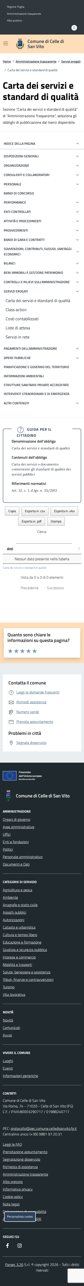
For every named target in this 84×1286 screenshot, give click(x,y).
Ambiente (10, 897)
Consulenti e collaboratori (26, 174)
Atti (10, 549)
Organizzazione (16, 165)
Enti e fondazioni (16, 842)
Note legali (11, 1204)
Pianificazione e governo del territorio (36, 366)
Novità (8, 1020)
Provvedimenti (16, 230)
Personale (12, 184)
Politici (8, 849)
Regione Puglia (15, 7)
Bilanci (9, 263)
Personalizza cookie (20, 1216)
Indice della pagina (19, 143)
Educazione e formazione (22, 942)
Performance (15, 202)
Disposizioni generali (21, 156)
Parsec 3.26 (14, 1264)
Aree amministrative (18, 827)
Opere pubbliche (17, 357)
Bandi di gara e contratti (24, 239)
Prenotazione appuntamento (25, 1152)
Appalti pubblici (14, 912)
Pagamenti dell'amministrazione (30, 348)
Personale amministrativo (22, 857)
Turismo (8, 987)
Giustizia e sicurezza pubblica (25, 949)
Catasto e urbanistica (19, 927)
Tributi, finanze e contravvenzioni (28, 979)
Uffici (6, 834)
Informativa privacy (18, 1189)
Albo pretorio (14, 20)
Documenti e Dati (16, 864)
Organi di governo (16, 819)
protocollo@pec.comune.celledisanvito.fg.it (44, 1128)
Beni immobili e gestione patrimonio (33, 272)
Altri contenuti (16, 403)
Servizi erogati (70, 61)
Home (7, 61)
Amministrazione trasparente (24, 14)
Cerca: (42, 531)
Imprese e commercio (19, 957)
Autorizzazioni (13, 920)
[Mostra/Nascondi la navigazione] (5, 43)
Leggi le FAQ (12, 1144)
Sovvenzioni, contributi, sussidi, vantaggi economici (38, 251)
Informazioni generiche (20, 1075)
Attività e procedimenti (22, 220)
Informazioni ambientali (24, 375)
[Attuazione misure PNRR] (42, 776)
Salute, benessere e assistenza (26, 972)
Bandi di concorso (19, 193)
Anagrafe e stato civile (20, 905)
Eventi (8, 1068)
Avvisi (7, 1035)
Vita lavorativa (14, 994)
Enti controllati (17, 211)
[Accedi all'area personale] (74, 28)
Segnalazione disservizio (21, 1159)
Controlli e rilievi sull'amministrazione (37, 281)
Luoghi (8, 1061)
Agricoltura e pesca (17, 890)
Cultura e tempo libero (20, 934)
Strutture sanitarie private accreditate (36, 384)
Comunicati (11, 1027)
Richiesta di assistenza (20, 1167)
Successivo (55, 588)
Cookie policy (13, 1196)
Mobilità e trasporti (17, 964)
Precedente (29, 588)
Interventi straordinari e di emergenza (36, 393)
